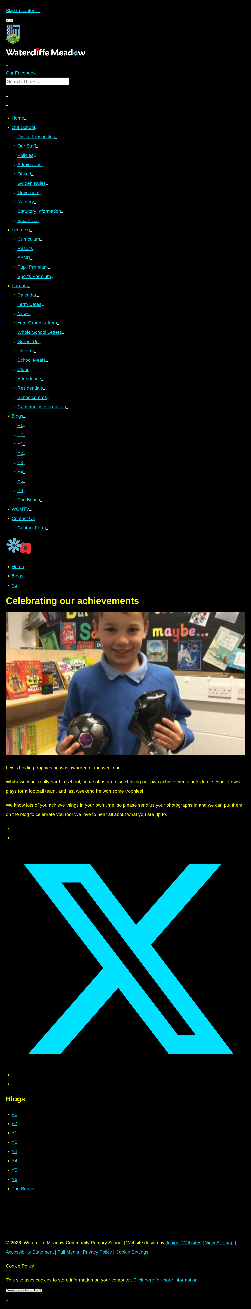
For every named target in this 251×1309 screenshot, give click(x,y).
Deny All (37, 1290)
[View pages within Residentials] (44, 389)
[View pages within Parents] (29, 287)
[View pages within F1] (24, 426)
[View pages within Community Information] (67, 408)
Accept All (11, 1290)
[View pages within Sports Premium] (52, 277)
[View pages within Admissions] (42, 166)
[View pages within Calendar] (37, 296)
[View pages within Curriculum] (41, 240)
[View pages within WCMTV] (30, 510)
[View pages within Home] (25, 119)
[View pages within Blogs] (24, 417)
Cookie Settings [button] (132, 1252)
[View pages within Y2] (24, 454)
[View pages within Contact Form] (47, 529)
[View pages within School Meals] (46, 361)
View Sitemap (219, 1242)
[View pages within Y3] (24, 464)
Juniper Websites (183, 1242)
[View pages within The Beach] (41, 501)
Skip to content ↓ (23, 10)
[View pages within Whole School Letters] (63, 333)
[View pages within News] (30, 315)
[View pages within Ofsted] (32, 175)
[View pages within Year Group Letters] (58, 324)
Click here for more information (165, 1280)
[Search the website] (7, 96)
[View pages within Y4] (24, 473)
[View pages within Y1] (24, 445)
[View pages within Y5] (24, 482)
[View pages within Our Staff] (37, 147)
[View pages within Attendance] (42, 380)
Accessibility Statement (30, 1252)
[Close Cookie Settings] (7, 1300)
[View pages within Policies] (34, 156)
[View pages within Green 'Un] (40, 343)
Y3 (14, 585)
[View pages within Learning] (31, 231)
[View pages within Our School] (36, 128)
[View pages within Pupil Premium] (49, 268)
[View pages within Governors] (40, 194)
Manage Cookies (25, 1290)
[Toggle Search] (7, 105)
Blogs (17, 575)
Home (18, 566)
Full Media (68, 1252)
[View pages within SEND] (31, 259)
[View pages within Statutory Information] (62, 212)
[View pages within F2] (24, 436)
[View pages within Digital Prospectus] (56, 138)
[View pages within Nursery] (35, 203)
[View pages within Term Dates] (42, 305)
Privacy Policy (97, 1252)
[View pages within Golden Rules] (47, 184)
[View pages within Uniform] (35, 352)
